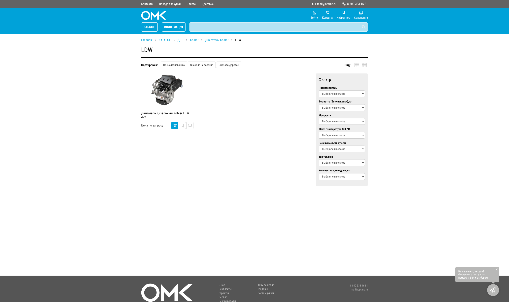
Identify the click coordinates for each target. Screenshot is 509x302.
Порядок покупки (170, 4)
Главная (146, 40)
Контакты (147, 4)
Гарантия (224, 293)
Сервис (223, 297)
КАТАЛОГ (149, 27)
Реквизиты (225, 289)
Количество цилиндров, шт (334, 170)
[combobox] (278, 27)
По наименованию (174, 65)
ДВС (180, 40)
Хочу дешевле (265, 285)
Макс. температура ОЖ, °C (334, 129)
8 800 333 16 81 (357, 4)
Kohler (194, 40)
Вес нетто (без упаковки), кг (335, 101)
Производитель (328, 87)
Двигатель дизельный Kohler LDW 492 (165, 115)
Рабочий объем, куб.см (332, 143)
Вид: (348, 65)
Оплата (191, 4)
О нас (222, 285)
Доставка (208, 4)
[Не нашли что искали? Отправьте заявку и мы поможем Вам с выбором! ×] (493, 290)
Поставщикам (265, 293)
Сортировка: (149, 65)
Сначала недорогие (201, 65)
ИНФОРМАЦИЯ (173, 27)
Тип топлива (326, 156)
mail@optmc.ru (326, 4)
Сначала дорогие (229, 65)
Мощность (325, 115)
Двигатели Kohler (216, 40)
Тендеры (262, 289)
